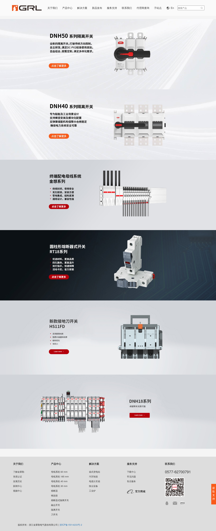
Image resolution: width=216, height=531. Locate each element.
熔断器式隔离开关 (60, 500)
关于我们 (18, 464)
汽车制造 (93, 476)
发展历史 (17, 481)
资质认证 (17, 476)
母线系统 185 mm (60, 476)
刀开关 (54, 514)
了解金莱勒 (18, 471)
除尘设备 (93, 486)
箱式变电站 (94, 471)
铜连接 (54, 495)
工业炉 (92, 490)
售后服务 (131, 481)
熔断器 (54, 490)
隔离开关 (55, 509)
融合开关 (55, 504)
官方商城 (140, 491)
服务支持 (132, 464)
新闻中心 (17, 486)
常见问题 (131, 476)
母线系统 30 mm (59, 486)
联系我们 (170, 464)
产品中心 (56, 464)
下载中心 (131, 471)
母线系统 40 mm (59, 481)
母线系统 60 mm (59, 471)
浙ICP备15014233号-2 (71, 524)
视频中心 (17, 490)
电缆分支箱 (94, 481)
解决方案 (94, 464)
